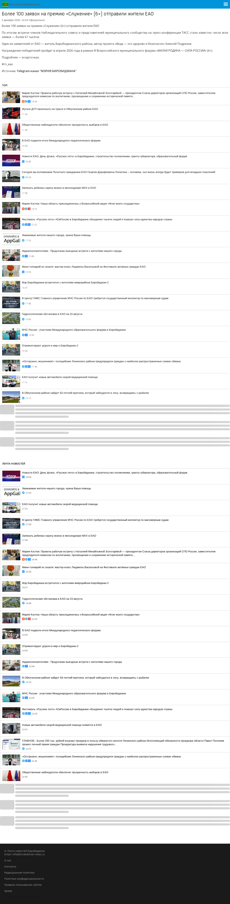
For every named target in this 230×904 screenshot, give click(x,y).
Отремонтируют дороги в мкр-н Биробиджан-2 (50, 345)
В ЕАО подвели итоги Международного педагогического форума (61, 140)
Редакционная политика (19, 872)
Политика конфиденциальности (24, 878)
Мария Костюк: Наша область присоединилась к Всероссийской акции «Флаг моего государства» (81, 203)
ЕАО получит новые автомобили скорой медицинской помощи (60, 377)
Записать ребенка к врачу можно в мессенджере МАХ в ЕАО (59, 187)
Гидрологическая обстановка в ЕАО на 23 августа (52, 314)
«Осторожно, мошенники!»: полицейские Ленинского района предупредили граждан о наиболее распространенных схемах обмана (101, 361)
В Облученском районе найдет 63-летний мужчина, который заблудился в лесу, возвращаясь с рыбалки (85, 392)
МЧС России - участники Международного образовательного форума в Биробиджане (74, 329)
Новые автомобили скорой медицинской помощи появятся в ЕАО (62, 725)
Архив (8, 891)
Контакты (10, 866)
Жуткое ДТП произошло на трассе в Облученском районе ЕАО (60, 109)
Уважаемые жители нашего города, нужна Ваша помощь (56, 235)
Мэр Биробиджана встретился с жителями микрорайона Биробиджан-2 (65, 282)
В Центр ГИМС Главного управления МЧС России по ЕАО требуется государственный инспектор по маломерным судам (95, 298)
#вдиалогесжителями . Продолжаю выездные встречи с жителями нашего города (72, 250)
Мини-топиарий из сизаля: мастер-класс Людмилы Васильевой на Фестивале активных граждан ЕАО (84, 266)
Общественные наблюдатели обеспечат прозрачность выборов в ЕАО (65, 124)
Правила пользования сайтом (23, 884)
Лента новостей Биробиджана (23, 897)
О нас (7, 860)
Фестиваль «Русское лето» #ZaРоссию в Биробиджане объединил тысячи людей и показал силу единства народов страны (97, 219)
